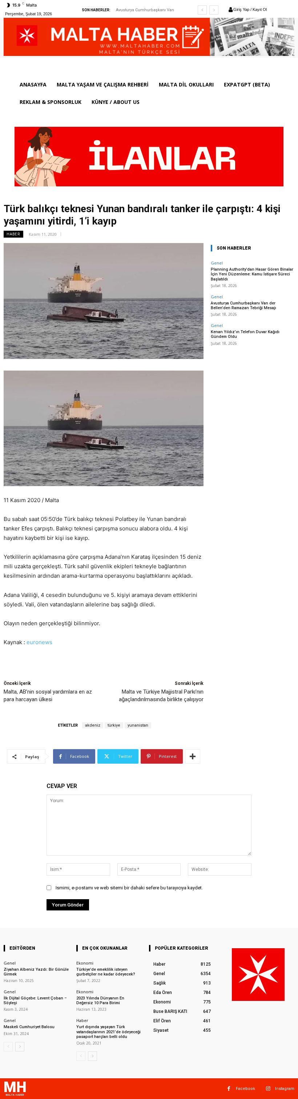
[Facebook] (228, 1088)
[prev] (202, 10)
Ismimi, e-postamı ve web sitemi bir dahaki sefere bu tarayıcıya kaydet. (129, 887)
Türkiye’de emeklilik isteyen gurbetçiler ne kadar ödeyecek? (105, 972)
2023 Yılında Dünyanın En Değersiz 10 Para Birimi (100, 1000)
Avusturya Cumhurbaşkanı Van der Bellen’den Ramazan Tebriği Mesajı (243, 305)
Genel (217, 263)
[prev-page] (8, 1046)
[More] (192, 756)
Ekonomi (84, 963)
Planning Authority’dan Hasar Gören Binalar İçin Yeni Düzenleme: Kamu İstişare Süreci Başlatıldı (252, 274)
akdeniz (92, 725)
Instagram (284, 1088)
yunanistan (138, 725)
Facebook (245, 1088)
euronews (39, 642)
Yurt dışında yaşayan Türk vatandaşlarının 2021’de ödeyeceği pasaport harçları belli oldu (108, 1032)
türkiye (114, 725)
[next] (213, 10)
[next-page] (19, 1046)
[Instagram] (268, 1088)
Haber (13, 234)
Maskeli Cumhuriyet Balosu (29, 1027)
